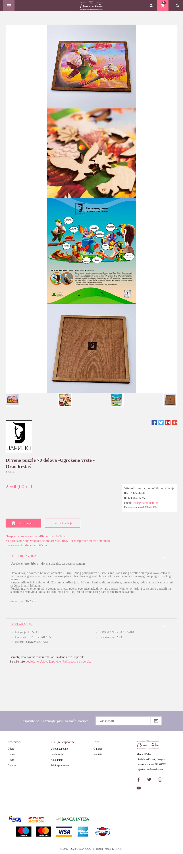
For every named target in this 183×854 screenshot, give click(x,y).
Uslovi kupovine (59, 748)
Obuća (11, 754)
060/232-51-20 (134, 493)
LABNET (117, 848)
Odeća (11, 748)
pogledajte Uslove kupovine (43, 661)
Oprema (12, 765)
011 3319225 (160, 764)
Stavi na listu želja (62, 523)
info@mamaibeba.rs (145, 502)
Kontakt (98, 754)
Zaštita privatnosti (60, 765)
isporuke (86, 661)
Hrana (11, 759)
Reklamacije (70, 661)
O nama (98, 748)
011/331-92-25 (134, 498)
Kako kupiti (57, 759)
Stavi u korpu (25, 523)
